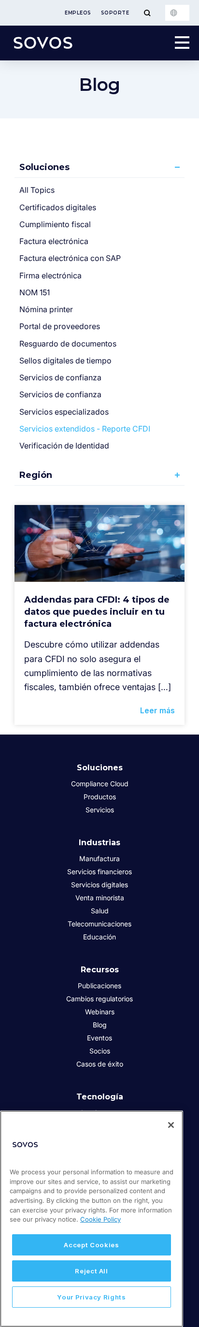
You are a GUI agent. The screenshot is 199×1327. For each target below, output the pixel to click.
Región (35, 475)
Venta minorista (99, 898)
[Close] (171, 1125)
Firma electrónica (50, 275)
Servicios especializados (64, 412)
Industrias (99, 842)
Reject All (91, 1271)
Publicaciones (99, 985)
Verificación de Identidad (64, 445)
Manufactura (99, 858)
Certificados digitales (57, 207)
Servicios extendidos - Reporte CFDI (84, 428)
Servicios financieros (99, 871)
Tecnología (99, 1096)
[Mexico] (177, 13)
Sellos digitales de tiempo (65, 360)
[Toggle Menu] (147, 13)
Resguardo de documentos (67, 343)
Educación (99, 937)
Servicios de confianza (60, 377)
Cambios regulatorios (99, 999)
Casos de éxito (99, 1064)
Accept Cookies (91, 1245)
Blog (100, 1025)
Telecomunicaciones (99, 924)
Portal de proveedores (59, 326)
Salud (100, 911)
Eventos (99, 1038)
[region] (91, 1219)
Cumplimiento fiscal (55, 224)
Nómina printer (46, 309)
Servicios (99, 810)
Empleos (78, 13)
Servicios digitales (99, 884)
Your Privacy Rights (91, 1297)
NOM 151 (34, 292)
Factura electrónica (53, 241)
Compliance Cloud (99, 783)
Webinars (99, 1012)
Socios (99, 1051)
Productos (100, 797)
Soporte (115, 13)
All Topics (37, 190)
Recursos (100, 969)
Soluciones (44, 167)
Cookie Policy (100, 1219)
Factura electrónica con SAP (70, 258)
